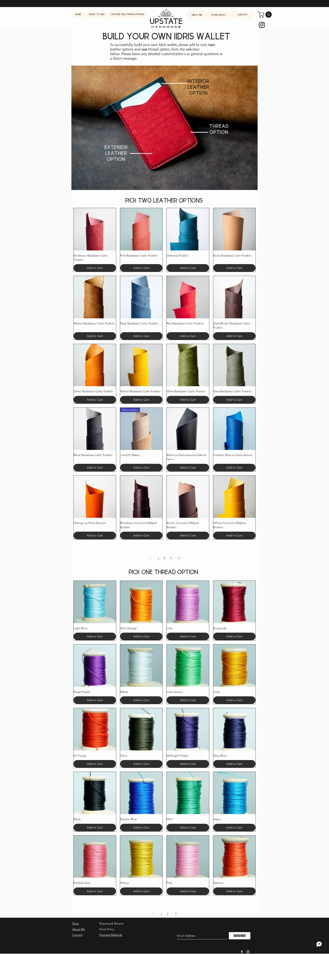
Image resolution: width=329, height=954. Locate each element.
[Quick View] (94, 229)
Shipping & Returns (111, 923)
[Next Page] (179, 558)
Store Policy (106, 929)
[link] (265, 14)
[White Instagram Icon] (248, 952)
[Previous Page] (150, 558)
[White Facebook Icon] (242, 952)
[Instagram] (262, 25)
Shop (75, 923)
